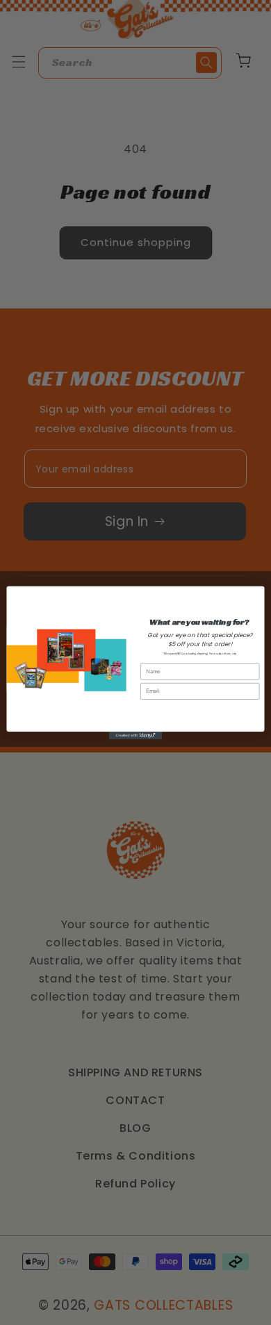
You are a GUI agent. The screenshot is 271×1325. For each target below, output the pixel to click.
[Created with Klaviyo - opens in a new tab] (135, 735)
